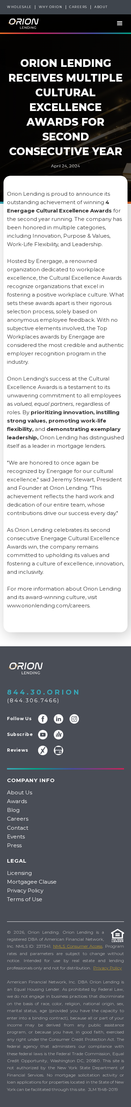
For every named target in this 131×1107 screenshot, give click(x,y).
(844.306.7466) (33, 700)
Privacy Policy (25, 890)
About (101, 7)
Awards (17, 801)
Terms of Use (24, 899)
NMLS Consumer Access (77, 946)
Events (16, 836)
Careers (78, 7)
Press (14, 845)
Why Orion (51, 7)
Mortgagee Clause (32, 881)
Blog (13, 810)
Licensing (19, 873)
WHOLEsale (19, 7)
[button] (116, 23)
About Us (19, 792)
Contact (17, 827)
